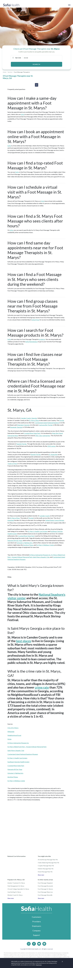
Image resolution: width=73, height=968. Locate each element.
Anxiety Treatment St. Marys (16, 883)
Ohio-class (38, 435)
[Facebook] (34, 944)
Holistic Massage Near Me (45, 869)
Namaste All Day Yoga (15, 540)
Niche (9, 739)
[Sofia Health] (11, 5)
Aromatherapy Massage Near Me (48, 859)
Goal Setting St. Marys (14, 892)
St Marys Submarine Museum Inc (40, 555)
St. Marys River (34, 420)
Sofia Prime (35, 320)
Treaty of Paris (12, 463)
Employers (36, 926)
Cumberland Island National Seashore (47, 423)
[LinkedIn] (44, 944)
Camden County (26, 418)
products (42, 339)
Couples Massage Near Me (46, 865)
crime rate (42, 687)
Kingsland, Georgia (23, 425)
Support (36, 935)
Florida (61, 420)
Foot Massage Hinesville (45, 895)
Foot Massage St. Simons (45, 889)
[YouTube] (39, 944)
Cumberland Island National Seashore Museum (23, 754)
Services (10, 72)
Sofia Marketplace (31, 341)
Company (36, 930)
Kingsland (11, 520)
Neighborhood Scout (14, 735)
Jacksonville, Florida (45, 425)
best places (23, 641)
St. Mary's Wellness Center (45, 545)
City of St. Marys (13, 728)
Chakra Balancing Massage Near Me (48, 862)
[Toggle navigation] (69, 5)
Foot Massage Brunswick (45, 886)
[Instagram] (29, 944)
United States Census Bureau (54, 520)
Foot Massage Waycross (45, 892)
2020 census (51, 446)
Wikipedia (11, 731)
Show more (41, 875)
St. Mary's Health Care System (38, 531)
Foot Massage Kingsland (45, 883)
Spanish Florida (21, 444)
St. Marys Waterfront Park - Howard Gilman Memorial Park (27, 747)
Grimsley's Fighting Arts (25, 543)
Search (36, 64)
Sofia (22, 114)
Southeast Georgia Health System (18, 762)
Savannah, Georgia (16, 427)
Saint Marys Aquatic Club (41, 557)
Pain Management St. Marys (16, 886)
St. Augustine (53, 454)
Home (4, 72)
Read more (39, 965)
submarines (46, 435)
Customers (36, 917)
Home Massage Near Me (45, 872)
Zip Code (18, 58)
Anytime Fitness (28, 545)
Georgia (34, 418)
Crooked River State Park (32, 433)
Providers (36, 921)
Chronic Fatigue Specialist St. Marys (18, 889)
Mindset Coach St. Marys (15, 895)
